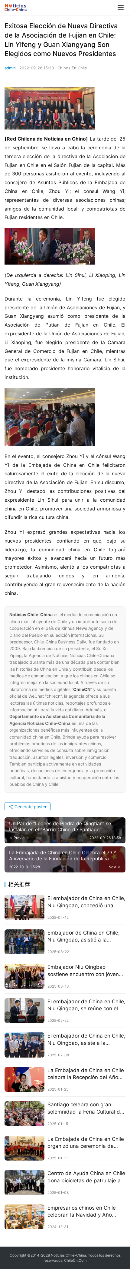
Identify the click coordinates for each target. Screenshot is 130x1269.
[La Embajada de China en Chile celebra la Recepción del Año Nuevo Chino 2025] (24, 1079)
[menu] (120, 7)
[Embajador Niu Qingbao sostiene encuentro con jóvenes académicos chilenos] (24, 976)
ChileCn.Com (75, 1260)
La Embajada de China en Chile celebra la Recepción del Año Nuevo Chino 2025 (85, 1074)
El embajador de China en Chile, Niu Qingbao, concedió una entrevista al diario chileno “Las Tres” (86, 902)
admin (10, 67)
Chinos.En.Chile (72, 67)
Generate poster (30, 806)
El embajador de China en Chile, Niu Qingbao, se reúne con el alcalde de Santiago (86, 1005)
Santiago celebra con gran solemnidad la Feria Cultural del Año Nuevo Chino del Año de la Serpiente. (85, 1108)
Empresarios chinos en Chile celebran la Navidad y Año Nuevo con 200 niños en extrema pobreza (81, 1211)
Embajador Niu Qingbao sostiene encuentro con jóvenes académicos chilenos (86, 971)
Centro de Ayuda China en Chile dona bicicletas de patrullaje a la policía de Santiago (86, 1177)
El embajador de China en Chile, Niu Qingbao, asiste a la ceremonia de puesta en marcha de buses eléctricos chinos (86, 1039)
